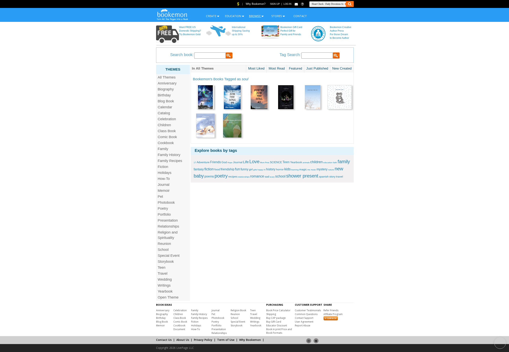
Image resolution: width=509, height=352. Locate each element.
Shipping (271, 314)
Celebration (167, 119)
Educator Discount (276, 325)
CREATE (211, 16)
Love (254, 161)
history (270, 169)
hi (264, 170)
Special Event (169, 256)
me (308, 170)
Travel (162, 273)
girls (255, 170)
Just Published (317, 68)
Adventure (203, 162)
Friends (215, 162)
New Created (342, 68)
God (224, 162)
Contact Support (304, 318)
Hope (229, 162)
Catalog (164, 113)
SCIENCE (276, 162)
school (280, 176)
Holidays (164, 173)
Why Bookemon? (255, 3)
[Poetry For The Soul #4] (232, 97)
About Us (182, 340)
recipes (232, 176)
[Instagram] (308, 339)
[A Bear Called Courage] (339, 97)
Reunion (164, 244)
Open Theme (168, 297)
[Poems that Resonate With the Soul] (232, 126)
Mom (262, 162)
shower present (302, 175)
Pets (267, 162)
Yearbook (165, 291)
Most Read (277, 68)
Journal (163, 185)
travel (339, 176)
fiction (209, 169)
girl (251, 169)
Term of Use (225, 340)
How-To (164, 179)
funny (244, 169)
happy (260, 170)
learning (295, 170)
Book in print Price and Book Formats (279, 331)
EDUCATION (233, 16)
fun (237, 169)
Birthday (164, 95)
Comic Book (167, 137)
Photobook (166, 203)
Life (246, 162)
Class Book (167, 131)
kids (287, 169)
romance (257, 176)
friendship (227, 169)
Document (179, 329)
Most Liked (256, 68)
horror (280, 169)
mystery (322, 169)
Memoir (164, 191)
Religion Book (238, 310)
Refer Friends (330, 310)
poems (209, 176)
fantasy (199, 169)
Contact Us (164, 340)
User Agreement (304, 321)
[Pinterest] (316, 339)
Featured (295, 68)
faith (335, 162)
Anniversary (167, 83)
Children (164, 125)
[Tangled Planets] (286, 97)
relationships (244, 177)
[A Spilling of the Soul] (313, 97)
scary (272, 177)
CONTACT (300, 16)
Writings (164, 285)
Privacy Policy (203, 340)
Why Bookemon (250, 340)
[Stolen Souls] (205, 126)
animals (306, 162)
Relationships (168, 226)
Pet (160, 197)
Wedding (165, 279)
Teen (161, 268)
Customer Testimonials (308, 310)
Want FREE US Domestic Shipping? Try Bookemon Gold (190, 31)
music (313, 170)
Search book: (182, 54)
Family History (169, 155)
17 (195, 162)
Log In (287, 4)
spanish (324, 176)
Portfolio (164, 214)
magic (303, 169)
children (316, 162)
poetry (221, 175)
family (344, 161)
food (217, 169)
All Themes (167, 77)
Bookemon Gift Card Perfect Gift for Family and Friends (291, 31)
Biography (166, 89)
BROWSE (255, 16)
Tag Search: (290, 54)
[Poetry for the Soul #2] (259, 97)
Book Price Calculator (278, 310)
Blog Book (166, 101)
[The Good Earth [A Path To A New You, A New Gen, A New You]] (205, 97)
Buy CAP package (276, 318)
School (163, 250)
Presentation (168, 220)
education (327, 162)
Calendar (165, 107)
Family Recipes (170, 161)
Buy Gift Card (273, 321)
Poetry (163, 208)
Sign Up (275, 4)
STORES (277, 16)
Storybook (166, 262)
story (332, 176)
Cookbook (166, 143)
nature (331, 170)
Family (163, 149)
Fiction (163, 167)
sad (267, 176)
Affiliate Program (333, 314)
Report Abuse (302, 325)
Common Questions (306, 314)
